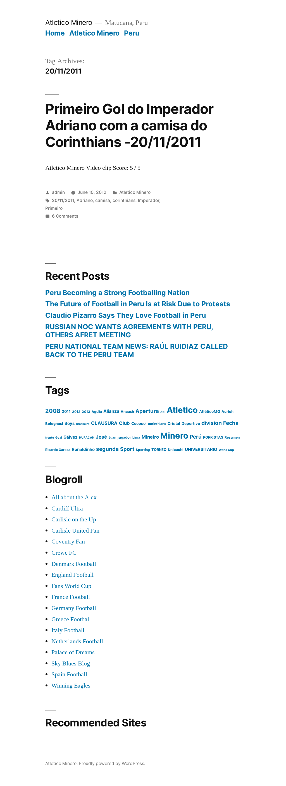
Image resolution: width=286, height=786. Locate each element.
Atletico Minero (68, 22)
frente (49, 437)
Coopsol (139, 423)
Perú (196, 437)
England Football (72, 575)
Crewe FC (64, 553)
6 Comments (65, 216)
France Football (70, 597)
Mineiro (150, 437)
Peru (131, 33)
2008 (52, 411)
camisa (102, 200)
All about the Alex (74, 497)
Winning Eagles (70, 685)
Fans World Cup (71, 586)
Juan (112, 437)
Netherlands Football (77, 641)
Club (124, 423)
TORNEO (158, 450)
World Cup (226, 450)
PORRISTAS (213, 437)
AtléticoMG (209, 411)
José (101, 437)
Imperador (148, 200)
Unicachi (175, 450)
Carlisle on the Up (73, 519)
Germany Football (73, 608)
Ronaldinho (83, 449)
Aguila (97, 412)
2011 (66, 411)
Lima (136, 437)
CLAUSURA (104, 423)
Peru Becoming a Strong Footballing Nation (117, 292)
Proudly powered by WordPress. (112, 763)
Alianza (111, 411)
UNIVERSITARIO (201, 449)
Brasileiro (83, 424)
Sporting (143, 450)
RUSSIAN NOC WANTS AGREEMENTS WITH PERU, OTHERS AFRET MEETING (129, 331)
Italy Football (67, 630)
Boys (70, 423)
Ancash (127, 412)
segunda (107, 449)
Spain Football (69, 674)
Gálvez (70, 437)
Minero (174, 436)
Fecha (231, 423)
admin (58, 192)
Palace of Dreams (73, 652)
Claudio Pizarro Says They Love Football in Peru (125, 315)
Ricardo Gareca (57, 450)
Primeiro (54, 208)
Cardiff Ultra (67, 508)
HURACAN (86, 437)
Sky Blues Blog (70, 663)
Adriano (85, 200)
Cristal (174, 423)
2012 (76, 412)
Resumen (232, 437)
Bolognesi (54, 424)
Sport (127, 449)
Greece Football (71, 619)
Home (55, 33)
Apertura (147, 411)
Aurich (227, 412)
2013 (86, 412)
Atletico (182, 410)
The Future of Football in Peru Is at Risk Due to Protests (137, 304)
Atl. (162, 412)
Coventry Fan (68, 541)
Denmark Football (73, 564)
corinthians (124, 200)
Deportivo (191, 423)
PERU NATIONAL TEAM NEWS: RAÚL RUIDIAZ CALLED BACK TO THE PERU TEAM (136, 350)
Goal (58, 437)
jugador (124, 437)
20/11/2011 (63, 200)
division (211, 423)
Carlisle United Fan (75, 531)
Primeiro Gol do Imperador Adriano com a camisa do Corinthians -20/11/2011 (129, 125)
